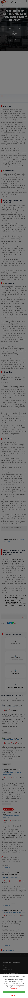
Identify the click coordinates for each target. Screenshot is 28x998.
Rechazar (14, 995)
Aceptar (14, 992)
